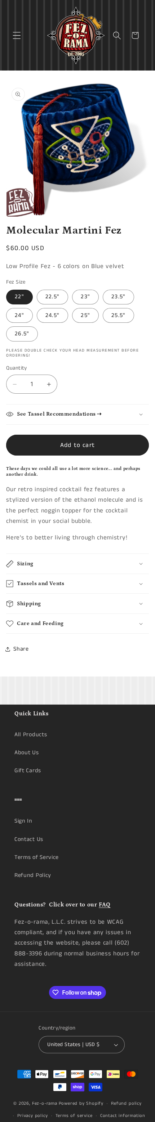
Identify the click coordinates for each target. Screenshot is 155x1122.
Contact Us (28, 839)
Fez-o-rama (44, 1103)
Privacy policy (32, 1116)
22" (19, 297)
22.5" (52, 297)
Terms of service (74, 1116)
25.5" (118, 315)
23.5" (118, 297)
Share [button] (20, 649)
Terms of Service (36, 857)
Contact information (122, 1116)
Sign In (23, 821)
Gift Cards (27, 770)
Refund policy (126, 1103)
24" (19, 315)
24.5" (52, 315)
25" (85, 315)
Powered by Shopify (81, 1103)
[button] (17, 35)
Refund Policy (32, 875)
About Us (26, 752)
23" (85, 297)
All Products (30, 734)
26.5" (22, 334)
